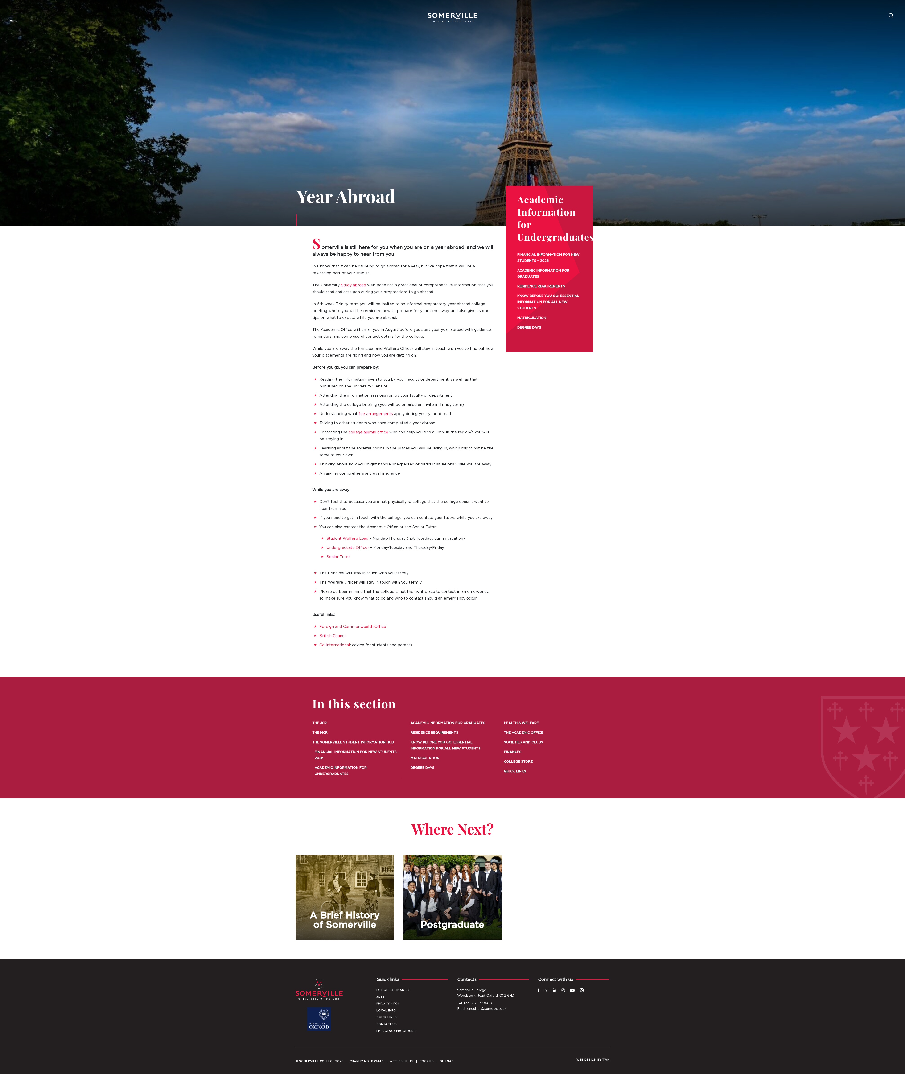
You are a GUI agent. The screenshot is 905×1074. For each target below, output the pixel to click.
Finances (512, 752)
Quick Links (515, 771)
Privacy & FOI (387, 1003)
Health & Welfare (521, 723)
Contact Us (386, 1024)
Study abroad (353, 285)
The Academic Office (523, 732)
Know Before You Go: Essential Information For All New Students (548, 302)
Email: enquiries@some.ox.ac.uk (481, 1009)
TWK (605, 1059)
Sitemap (446, 1061)
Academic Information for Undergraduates (341, 771)
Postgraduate (452, 897)
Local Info (386, 1010)
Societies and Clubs (523, 742)
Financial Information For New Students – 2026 (548, 258)
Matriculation (531, 318)
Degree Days (529, 327)
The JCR (319, 723)
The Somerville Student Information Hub (353, 742)
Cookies (427, 1061)
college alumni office (368, 432)
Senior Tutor (338, 557)
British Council (332, 636)
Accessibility (401, 1061)
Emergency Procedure (395, 1031)
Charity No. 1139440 (367, 1061)
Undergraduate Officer (347, 548)
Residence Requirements (541, 286)
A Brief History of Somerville (345, 897)
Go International (334, 645)
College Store (518, 761)
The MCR (320, 732)
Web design (586, 1059)
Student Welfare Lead (347, 538)
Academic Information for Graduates (543, 273)
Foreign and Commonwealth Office (352, 627)
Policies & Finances (393, 990)
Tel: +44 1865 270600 (474, 1003)
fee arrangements (376, 414)
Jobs (380, 997)
